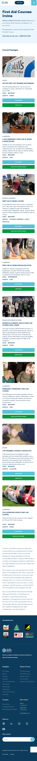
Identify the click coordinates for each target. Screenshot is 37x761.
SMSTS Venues (6, 686)
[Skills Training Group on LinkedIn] (12, 724)
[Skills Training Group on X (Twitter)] (28, 724)
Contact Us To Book (18, 536)
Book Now (18, 289)
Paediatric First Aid (24, 676)
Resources (5, 679)
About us (4, 673)
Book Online (18, 354)
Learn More (18, 100)
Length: (5, 95)
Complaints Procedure (8, 706)
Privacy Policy (5, 704)
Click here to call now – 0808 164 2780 (16, 36)
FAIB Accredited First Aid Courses (14, 20)
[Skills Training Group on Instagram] (20, 724)
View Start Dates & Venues (18, 166)
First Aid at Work (24, 679)
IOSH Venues (5, 684)
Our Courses (5, 671)
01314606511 (23, 710)
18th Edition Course (25, 673)
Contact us (18, 105)
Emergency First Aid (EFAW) (27, 681)
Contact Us (18, 478)
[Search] (32, 739)
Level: (4, 93)
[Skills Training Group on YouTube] (4, 730)
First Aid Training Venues (8, 681)
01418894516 (23, 705)
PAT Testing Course (25, 671)
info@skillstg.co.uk (25, 713)
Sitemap (12, 754)
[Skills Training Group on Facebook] (4, 724)
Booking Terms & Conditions (9, 709)
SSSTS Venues (5, 689)
